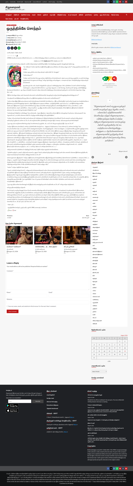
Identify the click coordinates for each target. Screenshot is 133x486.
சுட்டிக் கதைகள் (72, 15)
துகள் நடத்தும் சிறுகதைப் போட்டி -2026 (102, 62)
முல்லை (94, 311)
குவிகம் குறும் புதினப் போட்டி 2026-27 (102, 58)
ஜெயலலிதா (19, 35)
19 (104, 351)
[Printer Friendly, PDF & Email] (12, 210)
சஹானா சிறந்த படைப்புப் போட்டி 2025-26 (103, 72)
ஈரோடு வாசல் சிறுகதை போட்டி (100, 68)
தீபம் (94, 275)
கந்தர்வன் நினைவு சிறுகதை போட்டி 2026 (103, 60)
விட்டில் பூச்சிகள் (69, 246)
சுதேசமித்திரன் (96, 227)
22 (119, 351)
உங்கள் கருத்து (52, 1)
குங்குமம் (95, 209)
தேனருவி (95, 281)
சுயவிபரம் (45, 1)
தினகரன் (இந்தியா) (97, 251)
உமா (94, 188)
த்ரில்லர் (81, 15)
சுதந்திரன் (95, 224)
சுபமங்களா (95, 230)
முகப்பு (7, 1)
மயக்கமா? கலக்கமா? (14, 246)
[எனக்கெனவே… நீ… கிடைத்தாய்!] (48, 235)
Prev (93, 157)
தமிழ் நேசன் (96, 236)
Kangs (89, 405)
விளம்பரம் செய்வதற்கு (52, 401)
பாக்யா (94, 290)
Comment (10, 271)
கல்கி (94, 203)
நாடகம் (17, 19)
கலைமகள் (95, 200)
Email (51, 292)
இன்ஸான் (95, 176)
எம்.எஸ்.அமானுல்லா (102, 415)
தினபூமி (95, 266)
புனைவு (96, 15)
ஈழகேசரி (95, 179)
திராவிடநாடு (96, 272)
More (72, 417)
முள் (94, 423)
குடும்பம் (45, 15)
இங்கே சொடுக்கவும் (97, 39)
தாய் (94, 245)
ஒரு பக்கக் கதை (104, 15)
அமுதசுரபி (95, 167)
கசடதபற (95, 194)
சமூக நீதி (52, 15)
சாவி (94, 218)
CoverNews (62, 483)
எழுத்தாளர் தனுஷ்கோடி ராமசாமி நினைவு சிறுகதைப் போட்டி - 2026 (109, 70)
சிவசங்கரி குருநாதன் (71, 249)
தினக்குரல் (95, 257)
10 (94, 348)
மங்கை (94, 293)
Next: (85, 216)
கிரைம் (39, 15)
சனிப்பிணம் (94, 433)
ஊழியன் (95, 191)
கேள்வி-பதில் (20, 1)
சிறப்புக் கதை (115, 15)
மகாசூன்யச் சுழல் (98, 395)
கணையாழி (95, 197)
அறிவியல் (16, 15)
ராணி (94, 314)
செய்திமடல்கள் (50, 398)
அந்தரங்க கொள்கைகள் (52, 408)
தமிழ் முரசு (95, 239)
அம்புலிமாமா (96, 170)
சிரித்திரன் (95, 221)
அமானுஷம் (9, 15)
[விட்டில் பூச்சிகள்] (76, 235)
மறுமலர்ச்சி (95, 302)
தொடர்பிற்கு (59, 1)
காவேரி (94, 206)
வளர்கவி (10, 249)
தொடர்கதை (9, 19)
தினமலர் (95, 269)
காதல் (33, 15)
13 (109, 348)
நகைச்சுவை (88, 15)
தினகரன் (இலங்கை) (98, 254)
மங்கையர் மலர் (96, 296)
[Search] (127, 14)
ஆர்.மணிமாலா (41, 249)
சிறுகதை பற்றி (28, 1)
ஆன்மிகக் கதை (25, 15)
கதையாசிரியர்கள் (37, 1)
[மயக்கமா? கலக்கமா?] (19, 235)
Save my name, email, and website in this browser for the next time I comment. (32, 306)
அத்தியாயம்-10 (38, 61)
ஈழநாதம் (95, 185)
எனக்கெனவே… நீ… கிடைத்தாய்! (46, 246)
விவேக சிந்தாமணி (97, 320)
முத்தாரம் (95, 308)
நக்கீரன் (95, 287)
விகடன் (94, 317)
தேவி (41, 242)
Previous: (10, 216)
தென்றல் (95, 278)
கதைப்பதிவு (12, 1)
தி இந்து (95, 248)
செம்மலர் (95, 233)
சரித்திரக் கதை (61, 15)
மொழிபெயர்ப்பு (24, 19)
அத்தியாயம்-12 (58, 61)
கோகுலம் (95, 215)
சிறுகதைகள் (13, 7)
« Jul (109, 361)
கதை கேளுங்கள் (51, 395)
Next (126, 157)
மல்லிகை (95, 305)
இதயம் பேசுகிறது (97, 173)
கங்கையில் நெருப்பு (97, 405)
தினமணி (95, 263)
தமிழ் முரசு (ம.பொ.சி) (98, 242)
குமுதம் (94, 212)
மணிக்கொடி (96, 299)
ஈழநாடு (94, 182)
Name (9, 292)
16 (125, 348)
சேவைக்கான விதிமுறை (52, 405)
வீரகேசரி (95, 323)
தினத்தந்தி (95, 260)
